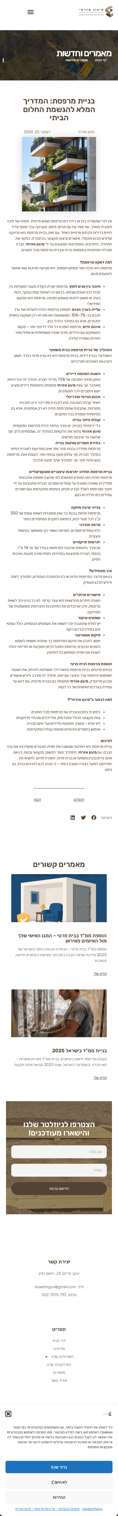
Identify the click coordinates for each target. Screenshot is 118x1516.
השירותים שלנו (62, 1356)
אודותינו (59, 1348)
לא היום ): (59, 1482)
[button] (8, 1414)
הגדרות (59, 1497)
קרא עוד (100, 974)
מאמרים (59, 1372)
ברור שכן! (59, 1467)
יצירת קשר (59, 1380)
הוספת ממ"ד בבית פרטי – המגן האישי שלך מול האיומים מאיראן (62, 938)
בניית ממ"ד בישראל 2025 (79, 1051)
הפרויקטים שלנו (59, 1364)
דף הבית (59, 1340)
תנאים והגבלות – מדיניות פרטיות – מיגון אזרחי (47, 1509)
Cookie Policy (92, 1509)
